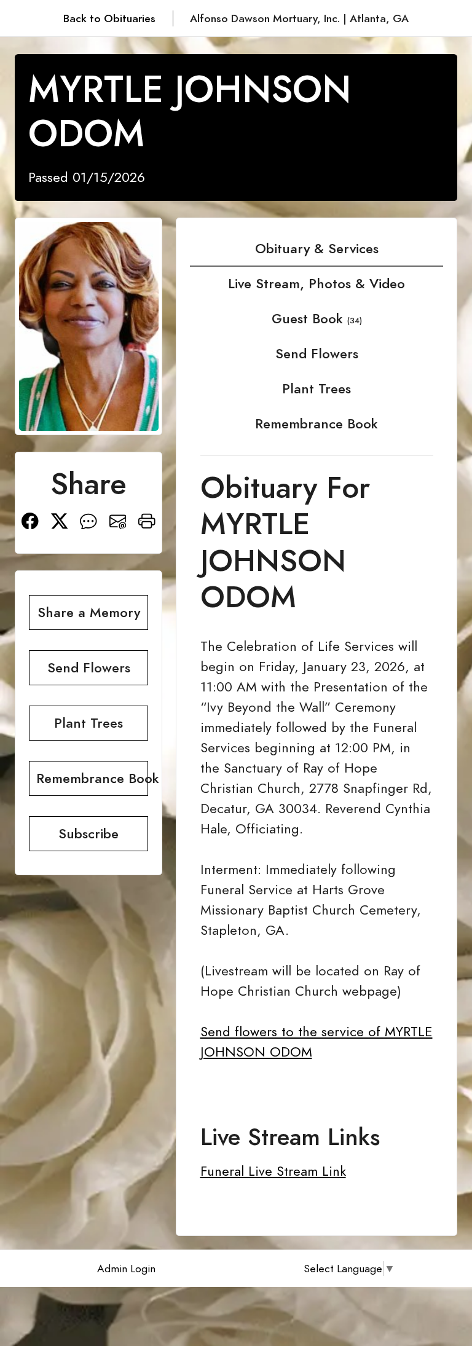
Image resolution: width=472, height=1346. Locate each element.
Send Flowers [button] (88, 667)
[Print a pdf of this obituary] (146, 519)
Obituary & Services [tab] (317, 248)
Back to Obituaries (109, 18)
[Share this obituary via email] (118, 519)
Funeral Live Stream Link (273, 1171)
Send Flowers (316, 353)
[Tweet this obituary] (59, 519)
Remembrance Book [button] (92, 778)
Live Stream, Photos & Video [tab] (316, 283)
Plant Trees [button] (88, 723)
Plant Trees (316, 388)
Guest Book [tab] (317, 318)
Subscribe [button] (88, 833)
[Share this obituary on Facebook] (30, 519)
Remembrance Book (316, 423)
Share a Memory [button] (88, 612)
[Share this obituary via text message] (88, 519)
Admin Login (126, 1268)
